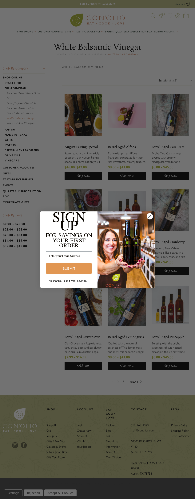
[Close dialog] (149, 216)
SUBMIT (68, 268)
